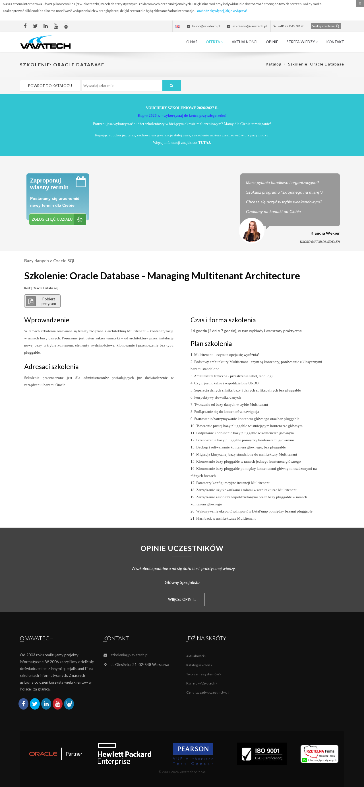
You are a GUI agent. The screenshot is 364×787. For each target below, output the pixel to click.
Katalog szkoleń (198, 665)
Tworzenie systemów (203, 674)
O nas (191, 42)
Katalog (274, 64)
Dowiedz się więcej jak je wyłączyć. (222, 11)
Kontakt (335, 42)
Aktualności (244, 42)
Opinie (272, 42)
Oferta (213, 42)
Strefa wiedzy (301, 42)
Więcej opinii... (182, 599)
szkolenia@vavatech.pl (129, 655)
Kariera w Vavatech (201, 683)
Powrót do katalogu (50, 85)
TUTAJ (204, 142)
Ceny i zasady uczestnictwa (207, 692)
